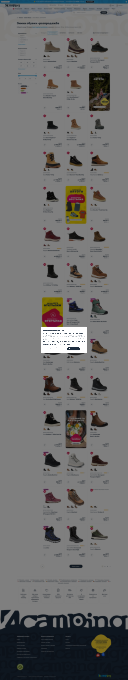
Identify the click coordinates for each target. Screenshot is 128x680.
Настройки (52, 348)
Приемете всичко (73, 348)
